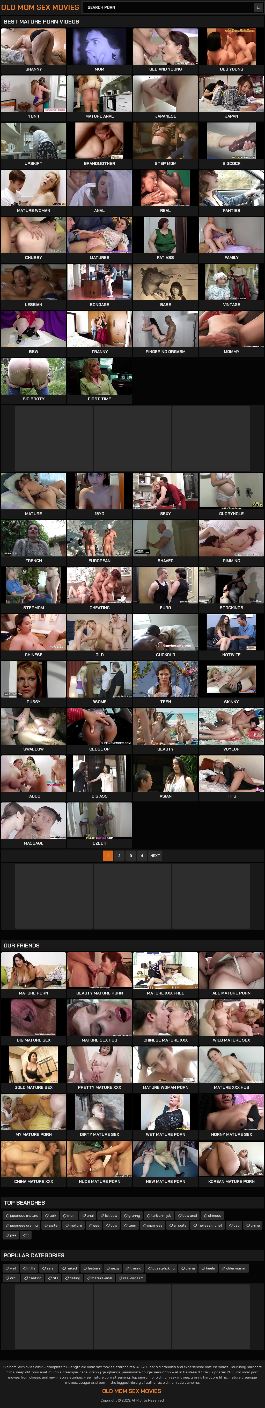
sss (96, 1225)
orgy (14, 1278)
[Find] (258, 7)
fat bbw (111, 1215)
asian (51, 1268)
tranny (135, 1268)
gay (236, 1225)
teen (132, 1225)
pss (13, 1235)
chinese (214, 1215)
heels (210, 1268)
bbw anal (189, 1215)
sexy (115, 1268)
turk (52, 1215)
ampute (180, 1225)
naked (72, 1268)
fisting (75, 1278)
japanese (155, 1225)
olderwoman (236, 1268)
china (255, 1225)
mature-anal (101, 1278)
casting (35, 1278)
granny (134, 1215)
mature (76, 1225)
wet (13, 1268)
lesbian (94, 1268)
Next (155, 855)
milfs (31, 1268)
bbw (114, 1225)
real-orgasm (133, 1278)
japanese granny (24, 1225)
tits (55, 1278)
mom (71, 1215)
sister (54, 1225)
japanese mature (24, 1215)
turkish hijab (161, 1215)
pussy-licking (163, 1268)
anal (90, 1215)
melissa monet (210, 1225)
